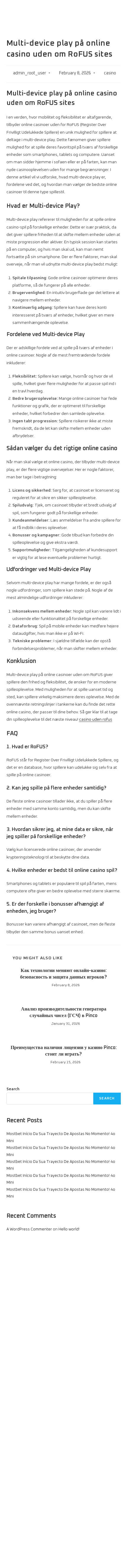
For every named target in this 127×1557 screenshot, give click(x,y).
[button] (116, 11)
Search (12, 1089)
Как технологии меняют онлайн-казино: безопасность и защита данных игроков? (63, 973)
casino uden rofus (95, 719)
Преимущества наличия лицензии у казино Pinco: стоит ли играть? (64, 1050)
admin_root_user (29, 73)
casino (110, 73)
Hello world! (68, 1229)
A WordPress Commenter (29, 1229)
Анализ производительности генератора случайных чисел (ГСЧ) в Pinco (63, 1012)
